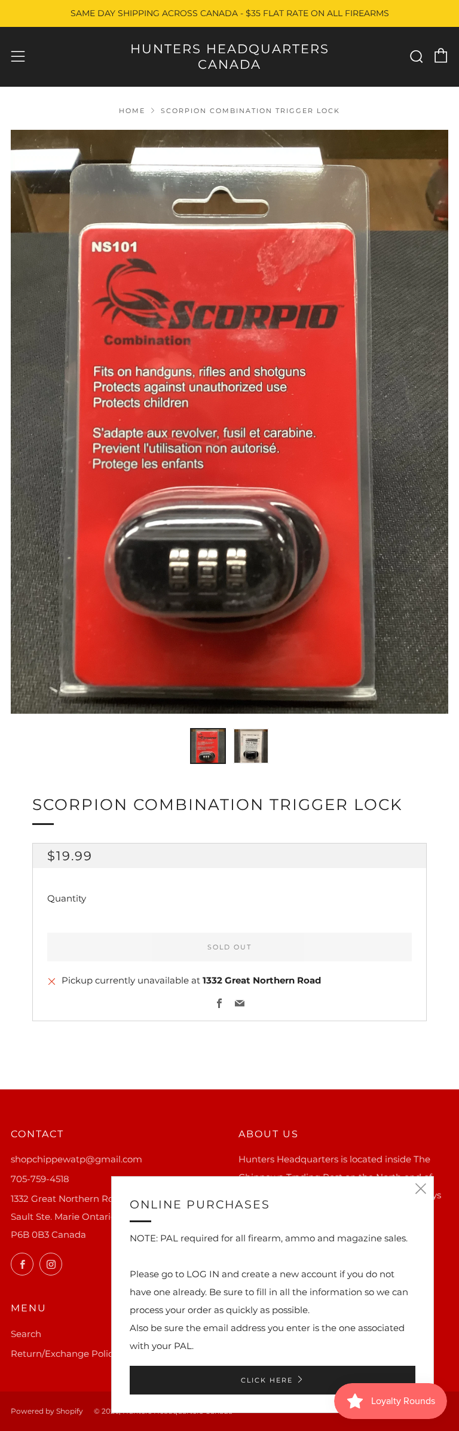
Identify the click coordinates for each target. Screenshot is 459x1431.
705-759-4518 (40, 1179)
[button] (208, 746)
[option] (229, 422)
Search (26, 1333)
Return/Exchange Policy (64, 1353)
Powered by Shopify (47, 1410)
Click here (267, 1380)
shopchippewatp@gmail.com (76, 1159)
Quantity (66, 898)
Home (132, 110)
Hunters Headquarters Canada (229, 56)
